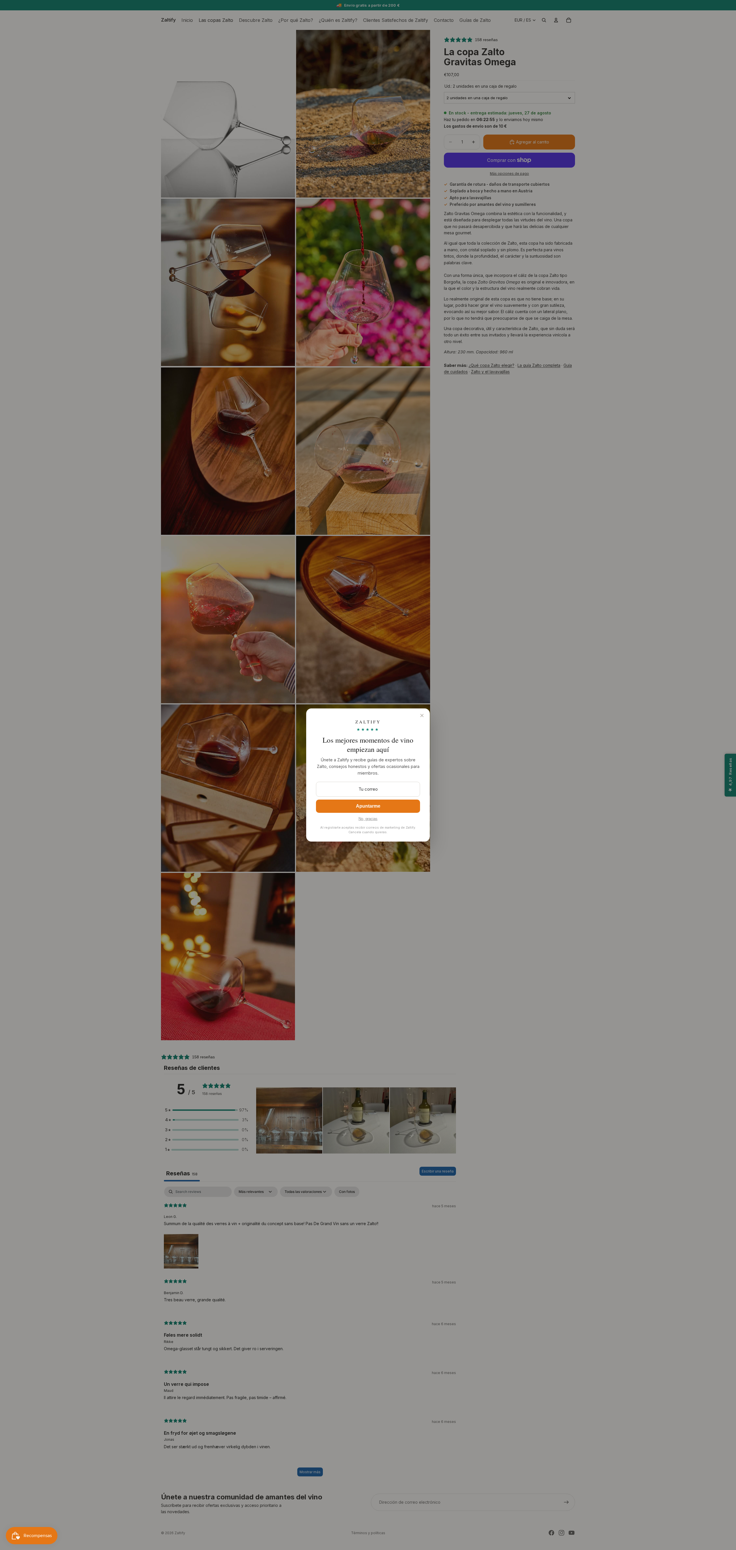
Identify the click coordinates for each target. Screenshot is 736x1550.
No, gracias (368, 819)
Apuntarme (368, 806)
